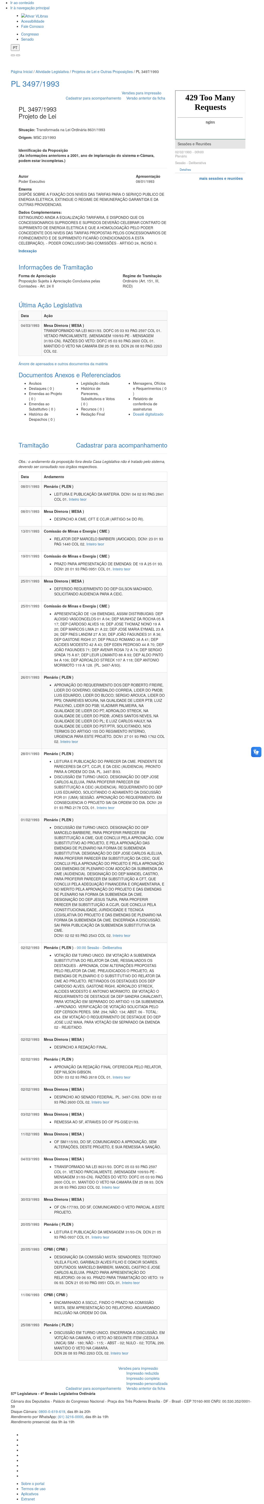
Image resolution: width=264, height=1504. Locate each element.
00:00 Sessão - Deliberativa (99, 947)
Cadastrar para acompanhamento (94, 98)
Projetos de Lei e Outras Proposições (102, 71)
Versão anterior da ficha (145, 98)
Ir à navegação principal (30, 7)
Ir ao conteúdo (22, 2)
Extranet (28, 1498)
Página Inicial (21, 71)
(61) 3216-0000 (70, 1416)
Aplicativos (29, 1493)
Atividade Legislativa (52, 71)
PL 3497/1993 (35, 83)
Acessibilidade (32, 21)
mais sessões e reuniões (221, 178)
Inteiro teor (78, 499)
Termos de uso (33, 1488)
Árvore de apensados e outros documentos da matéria (63, 363)
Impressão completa (143, 1378)
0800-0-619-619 (52, 1411)
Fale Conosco (32, 26)
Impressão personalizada (147, 1383)
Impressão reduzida (142, 1373)
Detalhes (185, 170)
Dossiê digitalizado (148, 414)
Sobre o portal (32, 1483)
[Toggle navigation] (13, 55)
